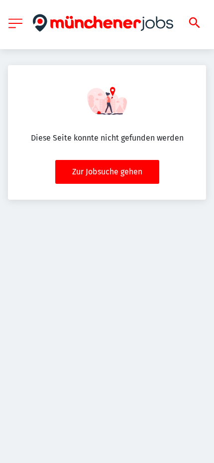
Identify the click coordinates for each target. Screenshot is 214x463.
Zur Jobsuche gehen (107, 171)
